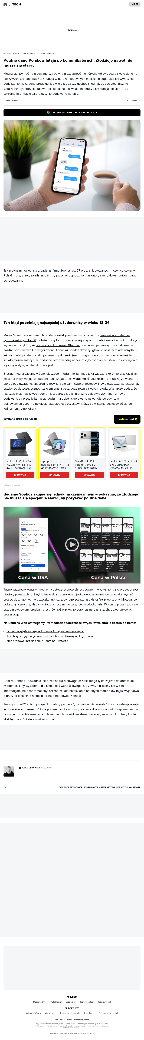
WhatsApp (134, 787)
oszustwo (122, 787)
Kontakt (76, 1013)
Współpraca (50, 1013)
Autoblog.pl (56, 1002)
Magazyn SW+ (39, 1002)
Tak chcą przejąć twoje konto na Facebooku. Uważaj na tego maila (49, 636)
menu (135, 4)
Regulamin (89, 1013)
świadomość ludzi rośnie (88, 379)
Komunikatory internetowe (99, 787)
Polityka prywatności (108, 1013)
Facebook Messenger (70, 787)
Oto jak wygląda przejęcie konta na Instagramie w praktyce (45, 631)
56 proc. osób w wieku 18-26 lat (58, 345)
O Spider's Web (33, 1013)
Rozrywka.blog (86, 1002)
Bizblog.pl (70, 1002)
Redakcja (64, 1013)
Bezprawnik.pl (104, 1002)
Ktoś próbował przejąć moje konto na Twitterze (37, 641)
